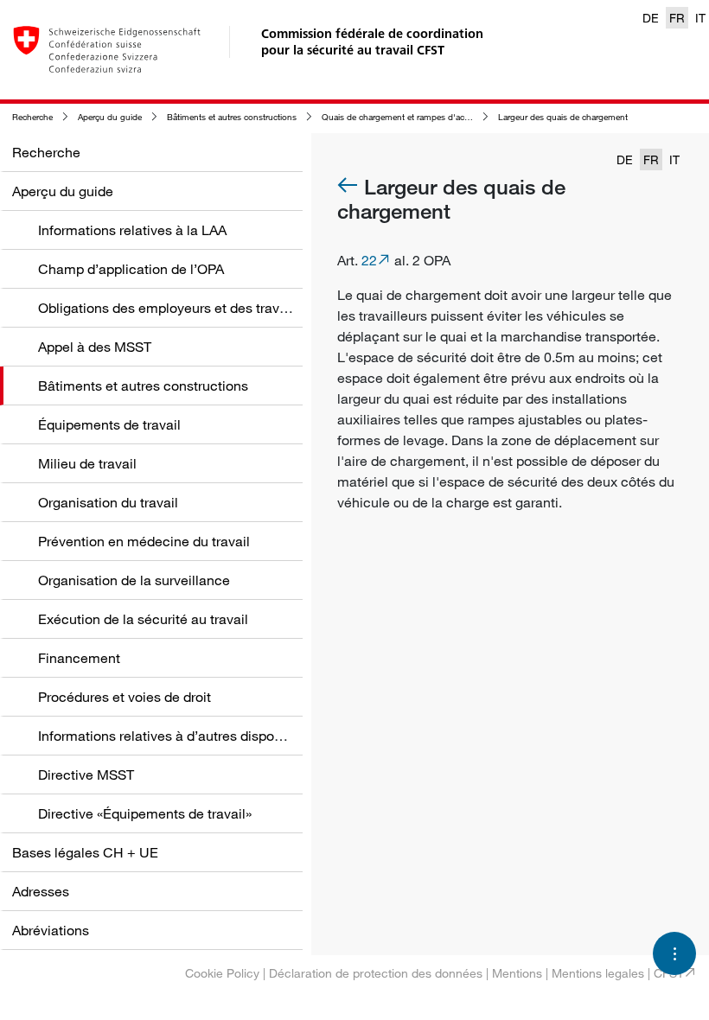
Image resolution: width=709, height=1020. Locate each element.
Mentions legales (598, 973)
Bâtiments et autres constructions (232, 117)
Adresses (40, 891)
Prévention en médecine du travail (144, 541)
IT (700, 17)
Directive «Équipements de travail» (145, 813)
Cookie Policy (222, 973)
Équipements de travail (109, 424)
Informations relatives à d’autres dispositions (176, 735)
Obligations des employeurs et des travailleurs (181, 307)
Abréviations (50, 930)
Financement (79, 657)
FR (677, 17)
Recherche (32, 117)
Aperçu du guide (110, 117)
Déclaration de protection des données (375, 973)
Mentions (517, 973)
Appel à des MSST (94, 346)
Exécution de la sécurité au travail (143, 619)
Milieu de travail (87, 463)
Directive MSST (86, 774)
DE (650, 17)
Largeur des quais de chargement (563, 117)
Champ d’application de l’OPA (131, 268)
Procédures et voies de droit (124, 696)
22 (369, 260)
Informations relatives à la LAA (132, 230)
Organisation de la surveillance (134, 580)
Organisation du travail (108, 502)
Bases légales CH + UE (85, 852)
